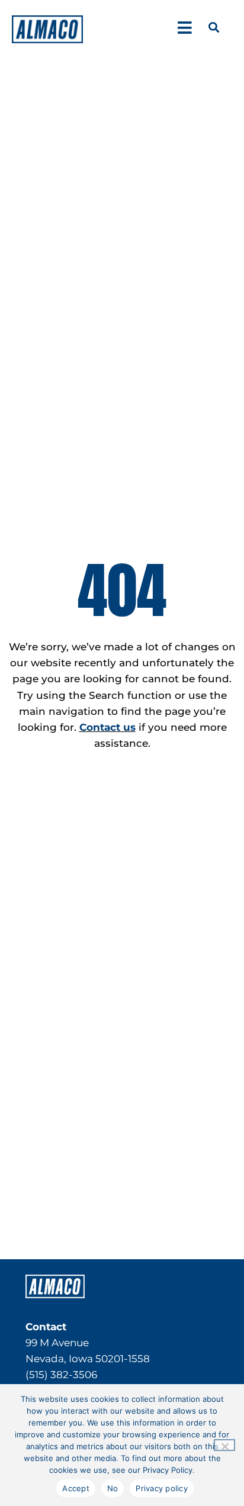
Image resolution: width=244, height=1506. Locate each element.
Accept (75, 1488)
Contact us (107, 727)
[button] (184, 27)
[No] (224, 1445)
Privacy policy (162, 1488)
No (112, 1488)
